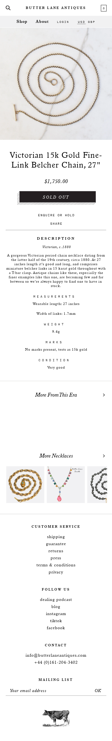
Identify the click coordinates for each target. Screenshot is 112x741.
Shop (22, 22)
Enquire (46, 215)
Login (63, 21)
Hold (69, 215)
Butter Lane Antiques (56, 8)
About (42, 22)
